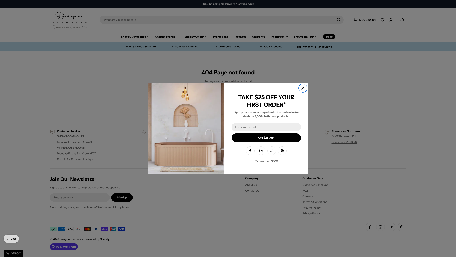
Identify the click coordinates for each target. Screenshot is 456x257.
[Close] (302, 88)
